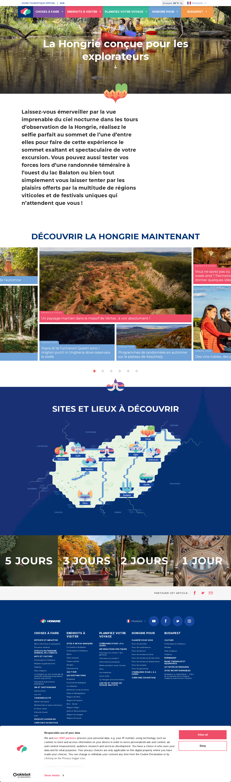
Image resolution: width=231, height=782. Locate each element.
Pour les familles (139, 644)
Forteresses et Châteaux (44, 660)
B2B (62, 3)
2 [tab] (102, 371)
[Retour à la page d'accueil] (25, 12)
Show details (52, 775)
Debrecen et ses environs (78, 690)
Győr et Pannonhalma (77, 711)
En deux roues (40, 709)
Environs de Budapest (76, 683)
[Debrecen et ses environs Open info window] (153, 454)
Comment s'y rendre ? (109, 658)
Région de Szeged (75, 714)
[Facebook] (166, 621)
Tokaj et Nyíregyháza (76, 693)
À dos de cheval (41, 712)
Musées (70, 665)
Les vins (37, 694)
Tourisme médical (42, 647)
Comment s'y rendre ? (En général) (111, 654)
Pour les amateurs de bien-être (146, 658)
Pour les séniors (139, 651)
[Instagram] (189, 621)
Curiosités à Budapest (76, 647)
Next (212, 316)
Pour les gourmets (140, 669)
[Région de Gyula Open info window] (146, 479)
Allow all (203, 734)
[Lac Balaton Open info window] (89, 462)
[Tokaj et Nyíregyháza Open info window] (147, 433)
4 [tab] (119, 371)
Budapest (195, 11)
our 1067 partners (65, 738)
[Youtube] (154, 621)
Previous (18, 316)
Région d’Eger (73, 707)
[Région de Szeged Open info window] (127, 488)
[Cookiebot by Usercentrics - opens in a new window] (22, 775)
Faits (101, 669)
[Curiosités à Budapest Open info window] (107, 452)
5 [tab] (128, 371)
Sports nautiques (41, 701)
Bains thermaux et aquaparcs (47, 644)
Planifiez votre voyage (124, 11)
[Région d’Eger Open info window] (136, 448)
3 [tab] (111, 371)
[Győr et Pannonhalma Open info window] (78, 449)
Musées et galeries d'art (44, 663)
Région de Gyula (74, 718)
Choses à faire (47, 11)
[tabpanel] (115, 312)
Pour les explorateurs (141, 647)
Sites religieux (40, 671)
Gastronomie (40, 691)
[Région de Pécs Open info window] (85, 496)
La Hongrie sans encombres (111, 679)
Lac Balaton (72, 686)
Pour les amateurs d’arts (142, 654)
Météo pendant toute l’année (112, 665)
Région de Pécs (73, 697)
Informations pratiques (109, 662)
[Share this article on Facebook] (194, 593)
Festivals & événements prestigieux (44, 683)
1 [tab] (94, 371)
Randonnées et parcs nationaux (48, 705)
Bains (69, 654)
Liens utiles (104, 676)
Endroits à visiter (82, 11)
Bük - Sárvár (72, 704)
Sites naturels (73, 658)
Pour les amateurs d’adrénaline (146, 661)
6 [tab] (136, 371)
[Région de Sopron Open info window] (61, 452)
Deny (203, 745)
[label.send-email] (209, 593)
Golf (36, 716)
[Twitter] (177, 621)
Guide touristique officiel (38, 3)
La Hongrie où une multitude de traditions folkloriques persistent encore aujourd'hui (48, 676)
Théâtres (38, 667)
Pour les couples (139, 665)
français (197, 3)
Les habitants (105, 672)
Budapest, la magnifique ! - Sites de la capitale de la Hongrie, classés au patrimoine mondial (178, 676)
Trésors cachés (73, 661)
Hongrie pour (163, 11)
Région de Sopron (75, 700)
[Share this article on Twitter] (201, 593)
